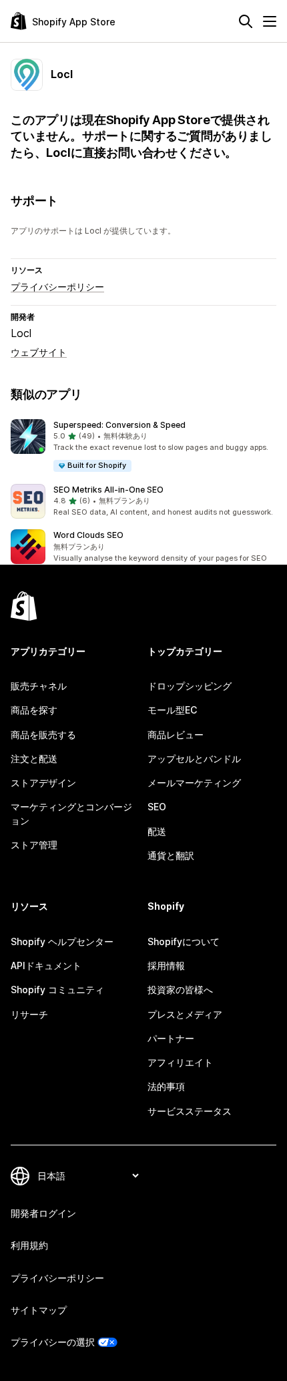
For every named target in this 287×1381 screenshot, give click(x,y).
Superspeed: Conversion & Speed (119, 425)
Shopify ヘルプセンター (62, 941)
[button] (143, 446)
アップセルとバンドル (194, 758)
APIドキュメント (46, 965)
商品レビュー (176, 734)
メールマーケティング (194, 782)
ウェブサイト (39, 352)
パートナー (171, 1038)
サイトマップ (39, 1310)
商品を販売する (43, 734)
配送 (157, 831)
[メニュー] (269, 21)
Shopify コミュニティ (57, 989)
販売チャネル (39, 686)
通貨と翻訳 (171, 855)
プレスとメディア (185, 1014)
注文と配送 (34, 758)
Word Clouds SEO (88, 535)
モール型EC (172, 710)
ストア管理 (34, 844)
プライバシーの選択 (53, 1342)
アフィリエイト (180, 1062)
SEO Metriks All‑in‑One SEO (108, 490)
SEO (157, 806)
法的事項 (166, 1086)
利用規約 (29, 1245)
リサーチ (29, 1014)
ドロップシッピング (190, 686)
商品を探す (34, 710)
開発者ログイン (43, 1213)
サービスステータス (190, 1111)
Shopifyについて (184, 941)
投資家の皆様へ (180, 989)
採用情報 (166, 965)
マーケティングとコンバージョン (71, 813)
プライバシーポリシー (57, 286)
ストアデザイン (43, 782)
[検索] (245, 21)
